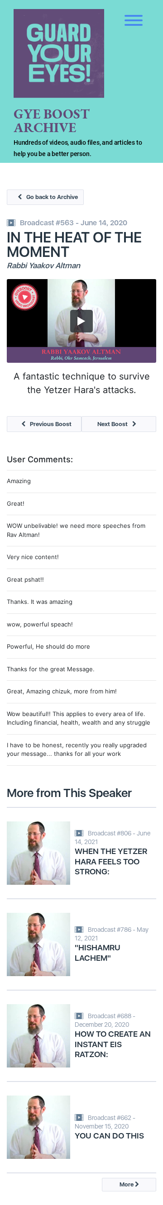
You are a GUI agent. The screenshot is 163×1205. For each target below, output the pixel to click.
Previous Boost (51, 424)
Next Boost (112, 424)
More (127, 1184)
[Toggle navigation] (133, 13)
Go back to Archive (52, 197)
